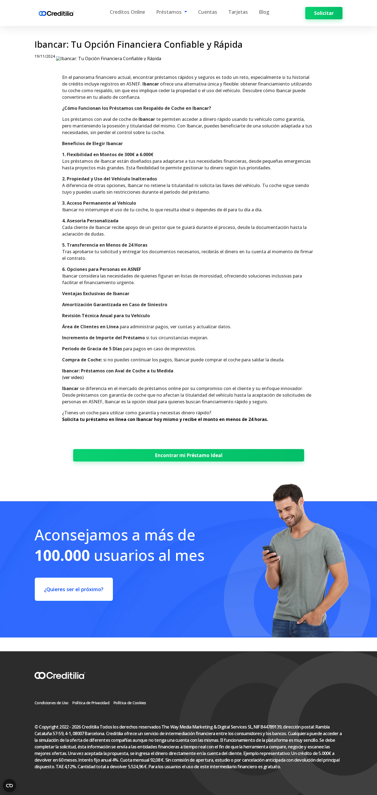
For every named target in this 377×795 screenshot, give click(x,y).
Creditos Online (127, 12)
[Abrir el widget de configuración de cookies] (9, 785)
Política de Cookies (129, 702)
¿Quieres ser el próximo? (73, 589)
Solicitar (324, 13)
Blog (264, 12)
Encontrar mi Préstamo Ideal (188, 455)
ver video (72, 377)
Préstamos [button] (169, 12)
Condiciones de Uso (51, 702)
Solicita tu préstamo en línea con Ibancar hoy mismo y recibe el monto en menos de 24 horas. (165, 419)
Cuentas (207, 12)
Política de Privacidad (90, 702)
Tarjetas (238, 12)
